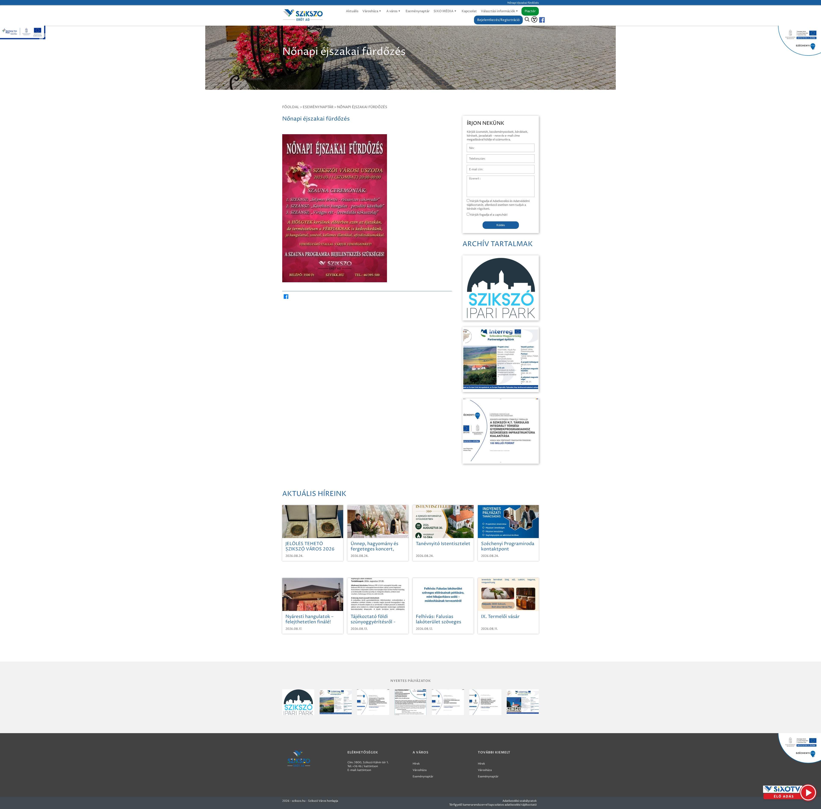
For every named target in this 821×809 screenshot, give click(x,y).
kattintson (364, 770)
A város (392, 11)
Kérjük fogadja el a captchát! (489, 215)
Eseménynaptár (418, 11)
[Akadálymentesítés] (534, 19)
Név (469, 146)
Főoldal (290, 107)
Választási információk (498, 11)
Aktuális (352, 11)
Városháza (370, 11)
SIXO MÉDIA (444, 11)
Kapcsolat (469, 11)
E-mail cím (474, 167)
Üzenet (472, 178)
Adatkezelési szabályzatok (519, 801)
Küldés (500, 225)
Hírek (416, 764)
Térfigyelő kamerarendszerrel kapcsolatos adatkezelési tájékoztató (493, 805)
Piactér (530, 11)
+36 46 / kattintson (365, 766)
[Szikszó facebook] (538, 20)
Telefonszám (475, 156)
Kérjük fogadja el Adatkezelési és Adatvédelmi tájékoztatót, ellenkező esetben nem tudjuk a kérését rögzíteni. (498, 205)
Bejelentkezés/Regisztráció (498, 20)
